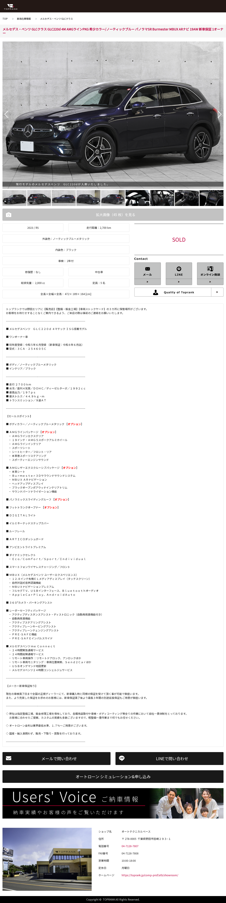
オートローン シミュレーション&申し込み (113, 776)
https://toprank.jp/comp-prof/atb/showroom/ (150, 875)
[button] (6, 114)
